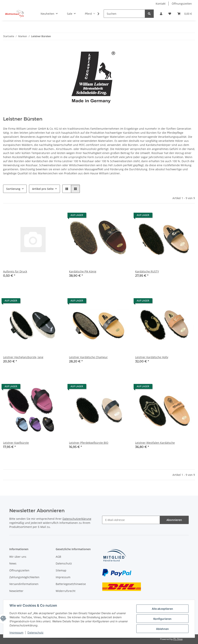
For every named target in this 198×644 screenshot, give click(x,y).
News (12, 563)
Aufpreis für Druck (15, 271)
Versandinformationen (23, 584)
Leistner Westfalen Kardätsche (155, 442)
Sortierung (13, 189)
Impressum (16, 632)
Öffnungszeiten (182, 3)
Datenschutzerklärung (76, 519)
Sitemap (61, 570)
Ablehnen (162, 628)
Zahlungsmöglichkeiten (24, 577)
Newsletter (16, 591)
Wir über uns (17, 556)
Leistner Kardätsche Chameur (88, 357)
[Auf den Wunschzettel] (56, 216)
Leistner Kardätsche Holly (151, 357)
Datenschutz (35, 632)
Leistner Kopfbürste (16, 442)
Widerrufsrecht (65, 591)
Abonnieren (174, 520)
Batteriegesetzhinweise (71, 584)
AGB (58, 556)
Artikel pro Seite (43, 189)
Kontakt (161, 3)
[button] (161, 13)
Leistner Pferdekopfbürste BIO (88, 442)
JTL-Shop (178, 639)
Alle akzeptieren (162, 608)
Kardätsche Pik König (82, 271)
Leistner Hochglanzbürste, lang (23, 357)
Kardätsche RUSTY (147, 271)
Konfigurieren (162, 618)
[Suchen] (149, 13)
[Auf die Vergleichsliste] (46, 216)
